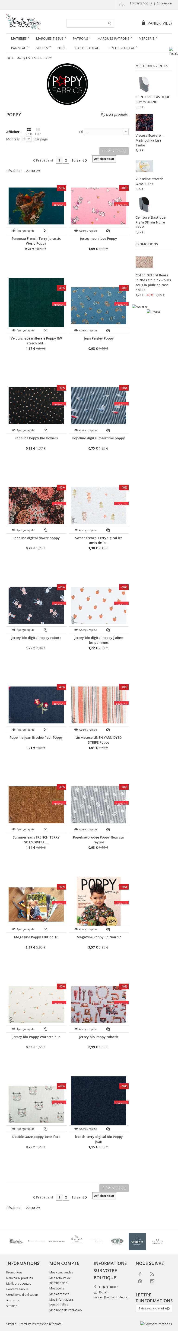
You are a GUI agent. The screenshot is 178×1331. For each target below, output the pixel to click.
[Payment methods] (156, 1324)
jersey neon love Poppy (98, 238)
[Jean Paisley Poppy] (98, 306)
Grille (28, 134)
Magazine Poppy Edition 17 (99, 937)
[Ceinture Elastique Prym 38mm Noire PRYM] (144, 204)
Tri (81, 132)
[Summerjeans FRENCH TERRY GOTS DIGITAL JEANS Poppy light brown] (36, 804)
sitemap (11, 1306)
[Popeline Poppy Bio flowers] (36, 405)
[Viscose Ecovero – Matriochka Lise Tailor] (144, 122)
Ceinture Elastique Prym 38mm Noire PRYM (150, 222)
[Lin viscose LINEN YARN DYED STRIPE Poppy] (98, 705)
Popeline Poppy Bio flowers (36, 438)
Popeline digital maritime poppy (98, 438)
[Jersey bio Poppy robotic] (98, 1004)
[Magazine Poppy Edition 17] (98, 904)
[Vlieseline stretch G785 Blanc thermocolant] (144, 166)
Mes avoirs (56, 1288)
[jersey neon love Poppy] (98, 206)
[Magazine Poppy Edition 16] (36, 904)
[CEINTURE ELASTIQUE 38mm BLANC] (144, 84)
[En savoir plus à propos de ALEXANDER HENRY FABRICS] (57, 1241)
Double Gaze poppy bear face (36, 1136)
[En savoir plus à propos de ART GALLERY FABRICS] (117, 1241)
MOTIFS (42, 48)
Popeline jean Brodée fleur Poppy (36, 737)
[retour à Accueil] (8, 58)
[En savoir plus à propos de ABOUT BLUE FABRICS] (36, 1241)
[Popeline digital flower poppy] (36, 505)
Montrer (13, 139)
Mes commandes (61, 1272)
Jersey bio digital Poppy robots (36, 637)
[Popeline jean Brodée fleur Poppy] (36, 705)
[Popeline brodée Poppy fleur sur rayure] (98, 804)
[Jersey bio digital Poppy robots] (36, 605)
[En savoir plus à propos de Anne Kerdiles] (97, 1241)
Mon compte (64, 1263)
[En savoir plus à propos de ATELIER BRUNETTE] (157, 1241)
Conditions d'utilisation (22, 1295)
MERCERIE (146, 38)
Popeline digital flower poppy (36, 538)
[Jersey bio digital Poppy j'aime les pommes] (98, 605)
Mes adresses (59, 1294)
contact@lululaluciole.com (111, 1297)
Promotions (147, 244)
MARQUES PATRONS (113, 38)
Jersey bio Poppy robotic (98, 1037)
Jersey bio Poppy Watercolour (36, 1037)
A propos (12, 1300)
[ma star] (139, 307)
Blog (122, 4)
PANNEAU (18, 48)
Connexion (164, 3)
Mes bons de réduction (65, 1310)
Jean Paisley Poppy (99, 338)
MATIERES (19, 38)
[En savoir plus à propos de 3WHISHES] (16, 1241)
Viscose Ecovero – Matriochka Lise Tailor (150, 140)
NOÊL (61, 48)
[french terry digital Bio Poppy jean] (98, 1104)
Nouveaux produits (19, 1278)
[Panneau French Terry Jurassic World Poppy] (36, 206)
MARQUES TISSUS (50, 38)
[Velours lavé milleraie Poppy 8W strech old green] (36, 306)
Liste (38, 134)
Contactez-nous (141, 3)
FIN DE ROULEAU (122, 48)
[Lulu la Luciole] (33, 21)
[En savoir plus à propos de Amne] (77, 1241)
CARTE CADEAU (87, 48)
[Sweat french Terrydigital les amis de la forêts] (98, 505)
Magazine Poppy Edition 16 (36, 937)
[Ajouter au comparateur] (45, 230)
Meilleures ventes (152, 66)
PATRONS (80, 38)
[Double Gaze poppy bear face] (36, 1104)
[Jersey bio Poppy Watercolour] (36, 1004)
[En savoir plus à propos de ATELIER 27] (137, 1241)
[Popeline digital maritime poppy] (98, 405)
